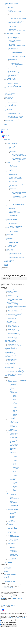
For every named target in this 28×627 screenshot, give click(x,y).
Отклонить (14, 626)
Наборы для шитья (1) (12, 349)
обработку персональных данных (14, 612)
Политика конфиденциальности (8, 605)
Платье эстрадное (15, 63)
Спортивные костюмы (13, 48)
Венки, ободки (11, 7)
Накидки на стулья (12, 29)
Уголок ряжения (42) (9, 366)
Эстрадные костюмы (12, 59)
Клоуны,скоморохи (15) (12, 332)
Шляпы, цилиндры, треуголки (14, 22)
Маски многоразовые (10, 93)
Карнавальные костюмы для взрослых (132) (14, 328)
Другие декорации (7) (12, 302)
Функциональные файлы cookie (9, 620)
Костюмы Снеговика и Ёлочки (14, 86)
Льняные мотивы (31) (12, 315)
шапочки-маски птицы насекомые (18, 18)
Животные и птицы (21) (12, 359)
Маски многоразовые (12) (10, 351)
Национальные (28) (11, 318)
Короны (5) (9, 295)
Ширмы (9, 32)
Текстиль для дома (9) (10, 363)
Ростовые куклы (8, 98)
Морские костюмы (12, 42)
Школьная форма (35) (10, 375)
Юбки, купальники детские (17, 64)
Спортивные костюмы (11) (13, 324)
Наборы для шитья (12, 91)
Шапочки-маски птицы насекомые (18, 55)
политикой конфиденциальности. (17, 617)
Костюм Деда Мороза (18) (13, 343)
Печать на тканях (6, 121)
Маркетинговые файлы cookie (8, 624)
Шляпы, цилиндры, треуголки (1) (14, 299)
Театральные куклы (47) (10, 357)
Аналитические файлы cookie (8, 622)
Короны (10, 10)
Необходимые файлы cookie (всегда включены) (12, 619)
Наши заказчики (6, 123)
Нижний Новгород (12, 75)
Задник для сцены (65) (12, 303)
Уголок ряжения (9, 109)
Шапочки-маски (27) (9, 367)
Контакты (5, 124)
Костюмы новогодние (10, 81)
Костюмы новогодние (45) (10, 341)
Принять (2, 626)
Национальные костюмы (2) (13, 334)
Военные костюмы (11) (12, 310)
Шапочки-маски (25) (11, 325)
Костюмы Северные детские (11, 87)
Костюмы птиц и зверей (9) (13, 333)
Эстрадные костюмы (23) (13, 326)
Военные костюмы (12, 36)
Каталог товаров (6, 0)
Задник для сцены (12, 28)
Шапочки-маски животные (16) (14, 368)
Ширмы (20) (10, 307)
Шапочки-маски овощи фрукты (18, 17)
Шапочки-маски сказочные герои (18, 19)
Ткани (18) (7, 364)
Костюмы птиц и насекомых (14, 40)
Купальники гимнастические (11, 89)
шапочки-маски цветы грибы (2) (14, 374)
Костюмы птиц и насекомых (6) (14, 314)
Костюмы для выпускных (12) (14, 311)
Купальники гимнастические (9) (12, 348)
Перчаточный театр (9, 97)
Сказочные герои (12, 47)
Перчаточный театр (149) (10, 355)
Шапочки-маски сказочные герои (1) (15, 372)
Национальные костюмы (13, 74)
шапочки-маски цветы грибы (14, 119)
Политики (14, 598)
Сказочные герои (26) (12, 362)
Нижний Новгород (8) (12, 336)
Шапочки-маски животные (16, 15)
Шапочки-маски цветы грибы (17, 21)
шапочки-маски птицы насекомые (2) (15, 371)
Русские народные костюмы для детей (16, 45)
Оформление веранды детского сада (16, 30)
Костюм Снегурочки (12, 85)
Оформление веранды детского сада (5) (16, 306)
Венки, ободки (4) (11, 292)
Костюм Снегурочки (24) (12, 344)
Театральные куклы (9, 100)
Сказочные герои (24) (12, 338)
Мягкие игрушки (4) (9, 352)
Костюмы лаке (14, 62)
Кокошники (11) (10, 294)
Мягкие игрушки (9, 94)
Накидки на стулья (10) (12, 304)
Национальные (11, 44)
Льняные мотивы (12, 41)
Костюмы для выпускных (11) (11, 340)
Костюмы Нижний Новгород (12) (14, 313)
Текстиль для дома (9, 106)
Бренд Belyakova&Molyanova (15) (12, 290)
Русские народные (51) (12, 337)
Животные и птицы (12, 102)
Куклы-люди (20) (11, 360)
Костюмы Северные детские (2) (12, 347)
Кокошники (10, 9)
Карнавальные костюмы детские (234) (13, 309)
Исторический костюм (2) (13, 330)
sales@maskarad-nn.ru (9, 587)
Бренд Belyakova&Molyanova (11, 3)
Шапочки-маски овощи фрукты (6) (15, 370)
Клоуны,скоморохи (12, 71)
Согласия (20, 598)
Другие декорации (12, 26)
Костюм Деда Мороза (13, 83)
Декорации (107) (8, 300)
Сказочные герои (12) (12, 322)
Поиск (4, 127)
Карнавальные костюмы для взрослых (13, 66)
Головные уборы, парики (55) (11, 291)
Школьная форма (9, 120)
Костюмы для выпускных (13, 37)
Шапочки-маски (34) (11, 298)
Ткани (6, 108)
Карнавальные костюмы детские (12, 33)
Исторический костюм (13, 70)
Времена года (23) (11, 329)
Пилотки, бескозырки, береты (14, 11)
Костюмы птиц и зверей (13, 72)
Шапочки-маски (11, 13)
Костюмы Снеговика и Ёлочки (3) (14, 345)
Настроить (8, 626)
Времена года (11, 68)
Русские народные (12, 76)
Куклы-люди (11, 104)
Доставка (5, 125)
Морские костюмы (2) (12, 317)
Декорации (7, 23)
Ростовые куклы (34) (9, 356)
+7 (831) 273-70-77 (4, 129)
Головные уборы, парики (11, 4)
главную (9, 285)
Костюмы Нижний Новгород (14, 38)
